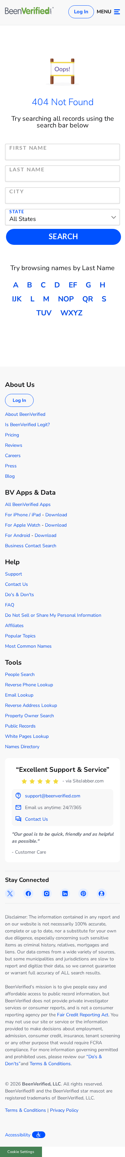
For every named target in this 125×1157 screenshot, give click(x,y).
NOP (66, 299)
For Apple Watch (22, 525)
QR (87, 299)
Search (63, 237)
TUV (44, 313)
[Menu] (117, 11)
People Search (20, 674)
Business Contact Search (30, 546)
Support (13, 574)
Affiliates (14, 625)
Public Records (20, 726)
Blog (10, 476)
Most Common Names (28, 646)
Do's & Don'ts (19, 594)
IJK (17, 299)
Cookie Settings (20, 1151)
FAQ (9, 605)
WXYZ (71, 313)
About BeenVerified (25, 414)
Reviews (13, 445)
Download (56, 515)
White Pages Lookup (27, 736)
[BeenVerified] (29, 11)
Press (11, 466)
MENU (104, 11)
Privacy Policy (64, 1110)
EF (73, 285)
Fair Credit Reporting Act (82, 1015)
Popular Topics (20, 636)
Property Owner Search (29, 716)
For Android (17, 535)
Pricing (12, 435)
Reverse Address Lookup (31, 705)
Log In (81, 11)
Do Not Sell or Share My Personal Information (53, 615)
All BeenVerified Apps (28, 504)
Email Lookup (19, 695)
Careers (13, 455)
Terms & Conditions (50, 1064)
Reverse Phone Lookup (29, 685)
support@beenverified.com (52, 796)
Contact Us (16, 584)
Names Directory (22, 747)
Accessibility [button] (17, 1135)
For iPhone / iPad (23, 515)
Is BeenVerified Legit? (27, 424)
